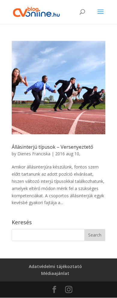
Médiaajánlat (55, 273)
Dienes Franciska (33, 153)
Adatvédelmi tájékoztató (55, 266)
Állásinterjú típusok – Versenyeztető (52, 147)
